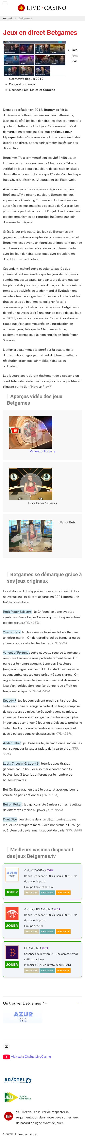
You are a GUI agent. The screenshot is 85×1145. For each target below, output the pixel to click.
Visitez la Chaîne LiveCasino (30, 1057)
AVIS (49, 870)
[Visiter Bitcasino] (12, 964)
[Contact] (6, 1046)
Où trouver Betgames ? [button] (24, 1003)
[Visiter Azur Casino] (12, 874)
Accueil (7, 18)
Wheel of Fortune (42, 451)
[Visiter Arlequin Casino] (12, 925)
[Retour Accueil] (42, 8)
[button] (5, 8)
